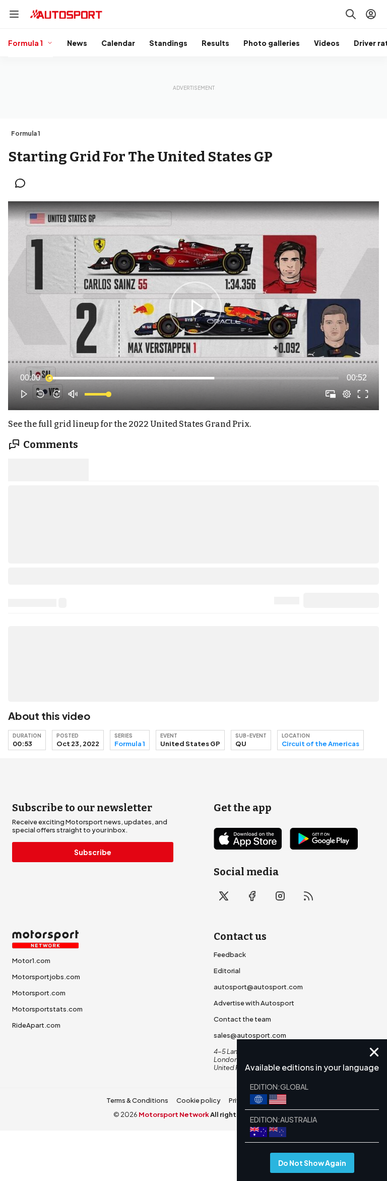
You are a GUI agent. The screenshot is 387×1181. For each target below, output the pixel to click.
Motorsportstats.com (47, 1009)
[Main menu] (14, 14)
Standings (168, 42)
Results (215, 42)
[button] (195, 307)
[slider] (193, 378)
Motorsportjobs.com (46, 977)
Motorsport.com (39, 993)
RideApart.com (36, 1025)
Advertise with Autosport (254, 1003)
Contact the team (242, 1019)
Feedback (230, 954)
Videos (327, 42)
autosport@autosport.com (258, 987)
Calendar (118, 42)
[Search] (351, 14)
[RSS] (308, 896)
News (77, 42)
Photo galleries (271, 42)
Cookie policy (198, 1100)
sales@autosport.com (250, 1035)
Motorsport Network (174, 1114)
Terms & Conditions (137, 1100)
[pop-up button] (347, 394)
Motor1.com (31, 961)
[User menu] (371, 14)
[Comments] (23, 183)
